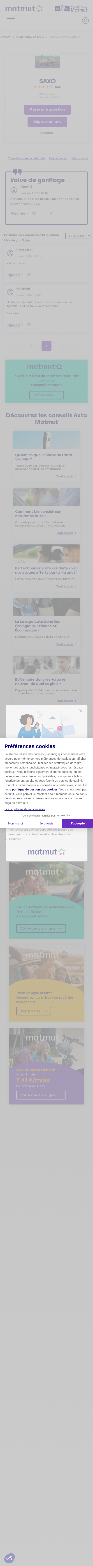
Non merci (15, 823)
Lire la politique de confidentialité (25, 809)
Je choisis (46, 823)
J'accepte (77, 823)
